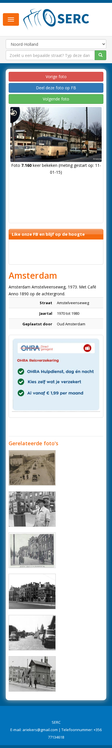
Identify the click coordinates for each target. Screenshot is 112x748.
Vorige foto (56, 76)
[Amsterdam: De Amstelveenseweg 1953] (32, 591)
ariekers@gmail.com (40, 729)
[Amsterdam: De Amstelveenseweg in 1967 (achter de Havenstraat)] (32, 632)
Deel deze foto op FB (56, 87)
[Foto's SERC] (56, 18)
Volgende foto (56, 99)
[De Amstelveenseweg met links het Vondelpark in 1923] (32, 550)
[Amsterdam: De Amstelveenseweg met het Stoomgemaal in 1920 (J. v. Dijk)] (32, 674)
